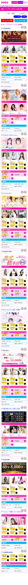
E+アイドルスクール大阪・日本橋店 (11, 309)
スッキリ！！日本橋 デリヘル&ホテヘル (13, 511)
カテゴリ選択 (17, 16)
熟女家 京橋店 (6, 459)
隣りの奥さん (6, 350)
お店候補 (20, 2)
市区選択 (24, 16)
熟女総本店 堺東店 (7, 251)
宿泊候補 (14, 2)
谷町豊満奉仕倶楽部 (8, 552)
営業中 (9, 13)
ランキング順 (7, 20)
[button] (14, 36)
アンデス (3, 6)
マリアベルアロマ (7, 193)
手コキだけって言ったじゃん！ (10, 135)
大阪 (7, 6)
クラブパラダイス (7, 86)
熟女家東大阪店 (7, 28)
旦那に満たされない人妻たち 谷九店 (11, 408)
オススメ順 (21, 20)
